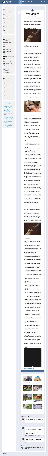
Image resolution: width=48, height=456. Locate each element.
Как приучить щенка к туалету (8, 89)
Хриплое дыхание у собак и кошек (26, 383)
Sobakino (9, 2)
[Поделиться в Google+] (26, 30)
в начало (20, 2)
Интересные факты (8, 63)
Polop (26, 435)
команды (25, 368)
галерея (31, 2)
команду (25, 188)
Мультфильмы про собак (9, 56)
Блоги (23, 2)
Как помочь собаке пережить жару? (36, 383)
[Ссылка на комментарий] (34, 424)
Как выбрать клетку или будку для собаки (37, 401)
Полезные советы (8, 49)
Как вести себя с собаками (7, 16)
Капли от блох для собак (7, 85)
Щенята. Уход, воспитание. (7, 44)
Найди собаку (7, 72)
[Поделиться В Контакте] (32, 30)
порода (26, 2)
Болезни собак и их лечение (8, 67)
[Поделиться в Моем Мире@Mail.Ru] (28, 30)
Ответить (38, 435)
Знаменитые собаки (8, 61)
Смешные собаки (8, 42)
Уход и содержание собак (8, 47)
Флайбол (24, 391)
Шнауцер (24, 400)
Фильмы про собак (8, 58)
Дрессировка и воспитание (7, 40)
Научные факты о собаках (8, 70)
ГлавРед (25, 370)
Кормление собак (8, 51)
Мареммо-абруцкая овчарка (26, 410)
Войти (41, 2)
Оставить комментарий (26, 445)
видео (28, 2)
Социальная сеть (8, 65)
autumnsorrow (28, 442)
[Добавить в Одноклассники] (30, 30)
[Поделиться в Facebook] (24, 30)
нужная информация (31, 368)
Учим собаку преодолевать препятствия (35, 411)
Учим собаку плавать (6, 20)
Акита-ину (35, 391)
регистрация (44, 2)
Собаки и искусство (8, 59)
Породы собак (7, 37)
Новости (6, 54)
